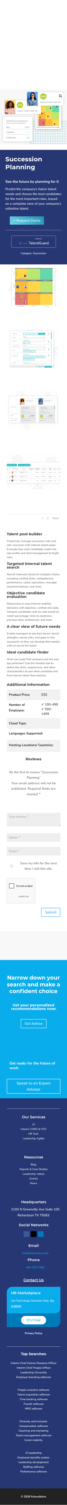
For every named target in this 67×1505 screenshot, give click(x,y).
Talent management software (33, 1435)
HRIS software (33, 1408)
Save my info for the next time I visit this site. (38, 866)
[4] (33, 428)
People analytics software (33, 1390)
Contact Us (33, 1280)
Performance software (33, 1471)
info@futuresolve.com (35, 1253)
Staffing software (33, 1467)
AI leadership (33, 1453)
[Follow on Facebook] (26, 1234)
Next (55, 518)
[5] (33, 489)
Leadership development (33, 1462)
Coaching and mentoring (33, 1431)
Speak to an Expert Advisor (34, 1086)
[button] (60, 96)
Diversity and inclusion (33, 1421)
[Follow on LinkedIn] (41, 1234)
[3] (33, 366)
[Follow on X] (33, 1234)
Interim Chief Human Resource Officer (33, 1363)
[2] (33, 305)
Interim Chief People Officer (34, 1368)
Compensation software (33, 1426)
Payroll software (34, 1404)
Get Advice (34, 1023)
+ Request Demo (26, 220)
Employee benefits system (33, 1457)
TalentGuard (39, 243)
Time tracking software (34, 1399)
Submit (50, 912)
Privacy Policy (33, 1333)
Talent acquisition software (33, 1394)
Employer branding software (33, 1377)
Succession (39, 253)
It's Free (34, 1320)
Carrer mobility (33, 1440)
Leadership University (33, 1372)
